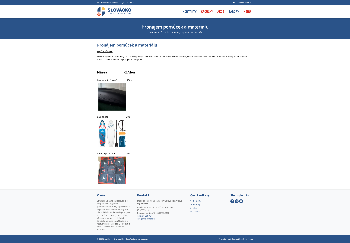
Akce (195, 208)
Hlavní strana (153, 32)
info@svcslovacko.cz (109, 2)
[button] (247, 11)
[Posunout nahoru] (343, 236)
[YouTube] (241, 201)
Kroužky (196, 204)
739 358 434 (130, 2)
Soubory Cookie (246, 239)
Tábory (196, 211)
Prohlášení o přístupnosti (229, 239)
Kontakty (197, 200)
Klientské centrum (244, 2)
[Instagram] (237, 201)
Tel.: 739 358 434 (144, 216)
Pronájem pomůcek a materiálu (188, 32)
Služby (167, 32)
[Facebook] (232, 201)
